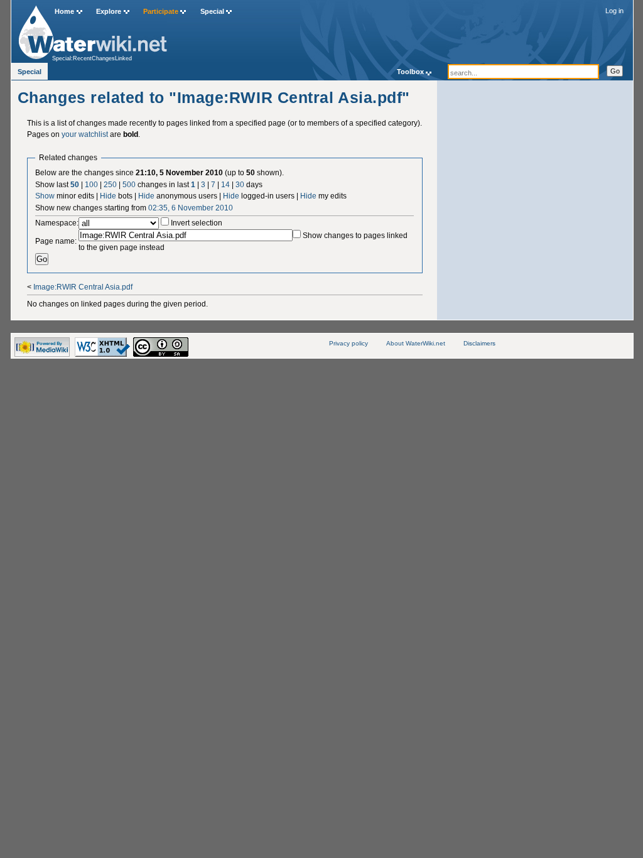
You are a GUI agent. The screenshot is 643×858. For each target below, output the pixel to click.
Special (212, 11)
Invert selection (196, 223)
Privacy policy (348, 343)
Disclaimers (479, 343)
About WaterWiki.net (415, 343)
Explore (108, 11)
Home (64, 11)
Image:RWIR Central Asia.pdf (82, 287)
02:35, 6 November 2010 (190, 208)
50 (74, 184)
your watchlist (85, 134)
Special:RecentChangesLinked (92, 58)
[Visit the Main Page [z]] (92, 29)
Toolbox (410, 71)
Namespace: (56, 223)
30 (239, 184)
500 (129, 184)
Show (45, 196)
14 (225, 184)
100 (91, 184)
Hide (108, 196)
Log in (614, 10)
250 (110, 184)
